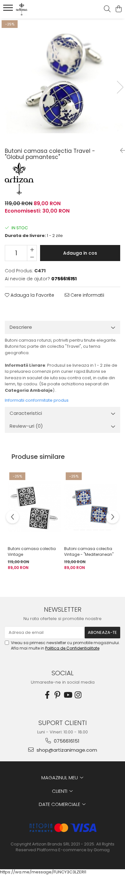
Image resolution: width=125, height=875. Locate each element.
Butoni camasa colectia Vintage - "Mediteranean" (88, 551)
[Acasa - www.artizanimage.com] (41, 9)
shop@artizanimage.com (66, 750)
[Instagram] (78, 695)
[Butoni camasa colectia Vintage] (34, 507)
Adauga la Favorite (31, 295)
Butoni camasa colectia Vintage (32, 551)
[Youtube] (67, 695)
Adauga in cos (80, 253)
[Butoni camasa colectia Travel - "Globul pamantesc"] (62, 81)
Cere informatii (86, 295)
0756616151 (66, 741)
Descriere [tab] (21, 327)
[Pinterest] (57, 695)
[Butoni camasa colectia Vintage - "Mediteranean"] (90, 507)
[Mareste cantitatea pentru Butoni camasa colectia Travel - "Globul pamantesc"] (32, 249)
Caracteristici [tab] (26, 413)
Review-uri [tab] (26, 426)
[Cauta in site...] (107, 9)
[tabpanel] (62, 81)
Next (120, 87)
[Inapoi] (120, 150)
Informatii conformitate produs (37, 400)
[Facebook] (47, 695)
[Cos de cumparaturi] (118, 9)
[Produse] (8, 9)
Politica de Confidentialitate (72, 648)
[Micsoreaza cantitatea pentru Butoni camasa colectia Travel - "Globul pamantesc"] (32, 257)
